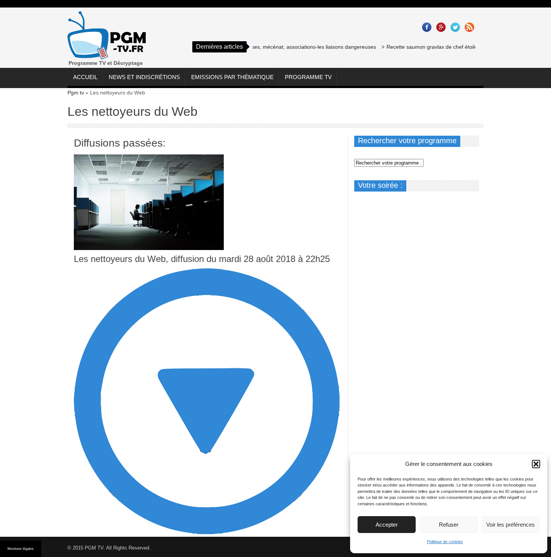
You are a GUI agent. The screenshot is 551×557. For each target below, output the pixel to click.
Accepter (387, 524)
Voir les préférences (510, 524)
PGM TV (94, 548)
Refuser (448, 524)
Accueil (85, 77)
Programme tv (308, 77)
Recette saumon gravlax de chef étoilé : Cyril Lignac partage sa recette (462, 47)
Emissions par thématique (232, 77)
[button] (536, 464)
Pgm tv (75, 93)
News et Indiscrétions (144, 77)
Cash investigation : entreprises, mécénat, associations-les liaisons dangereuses (272, 47)
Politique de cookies (445, 541)
